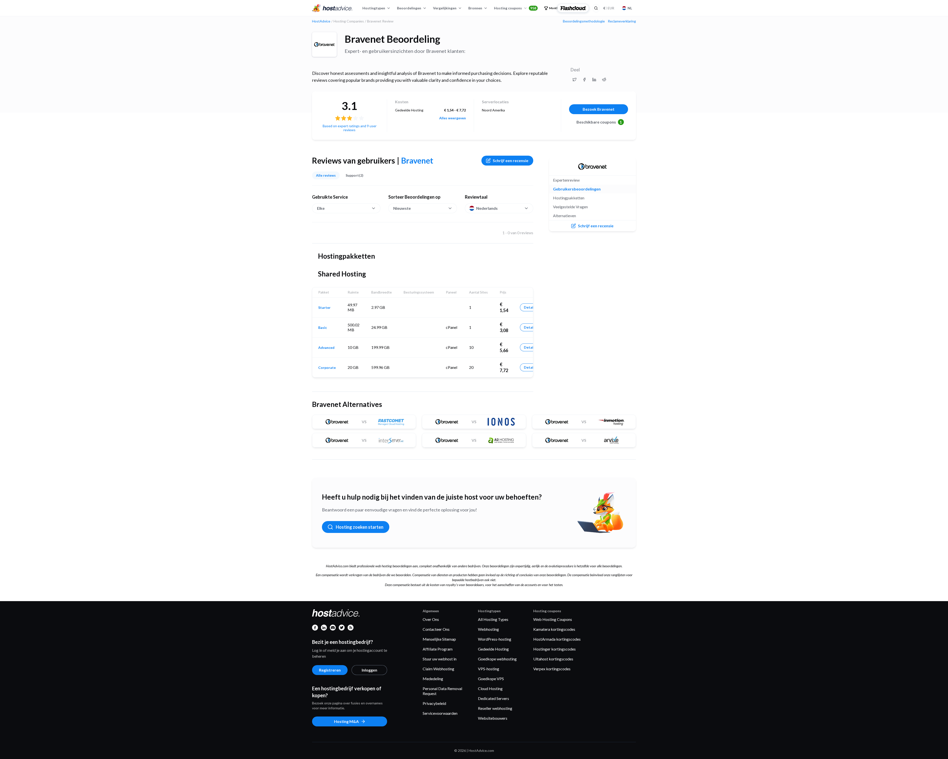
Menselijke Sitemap (439, 639)
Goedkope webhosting (497, 658)
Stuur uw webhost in (439, 658)
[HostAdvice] (332, 8)
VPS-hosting (488, 668)
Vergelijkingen (444, 8)
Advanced (326, 348)
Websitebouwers (492, 718)
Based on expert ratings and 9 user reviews (349, 128)
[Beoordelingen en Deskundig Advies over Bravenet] (574, 80)
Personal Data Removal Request (442, 691)
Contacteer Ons (436, 629)
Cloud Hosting (490, 688)
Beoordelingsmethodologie (584, 21)
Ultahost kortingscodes (553, 658)
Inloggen (369, 670)
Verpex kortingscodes (552, 668)
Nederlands (487, 208)
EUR (608, 8)
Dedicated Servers (493, 698)
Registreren (330, 670)
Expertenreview (566, 180)
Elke (321, 208)
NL (630, 8)
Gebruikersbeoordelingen (577, 189)
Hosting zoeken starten (359, 527)
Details (530, 307)
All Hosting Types (493, 619)
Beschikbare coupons (599, 122)
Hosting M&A (346, 721)
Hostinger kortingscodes (554, 649)
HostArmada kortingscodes (557, 639)
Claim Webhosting (438, 668)
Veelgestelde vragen (570, 206)
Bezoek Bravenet (598, 109)
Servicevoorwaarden (440, 713)
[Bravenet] (324, 44)
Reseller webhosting (495, 708)
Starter (324, 308)
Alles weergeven (452, 118)
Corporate (327, 368)
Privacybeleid (434, 703)
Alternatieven (564, 215)
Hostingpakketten (568, 197)
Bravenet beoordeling (392, 39)
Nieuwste (402, 208)
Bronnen (475, 8)
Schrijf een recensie (510, 160)
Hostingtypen (373, 8)
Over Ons (431, 619)
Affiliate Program (438, 649)
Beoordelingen (409, 8)
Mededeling (433, 678)
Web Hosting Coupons (552, 619)
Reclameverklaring (622, 21)
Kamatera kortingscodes (554, 629)
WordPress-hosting (494, 639)
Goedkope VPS (491, 678)
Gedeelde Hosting (493, 649)
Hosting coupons (515, 8)
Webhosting (488, 629)
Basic (322, 328)
